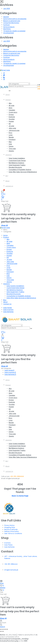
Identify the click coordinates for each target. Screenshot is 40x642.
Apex (10, 108)
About (7, 181)
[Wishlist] (2, 191)
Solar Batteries (8, 312)
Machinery (7, 29)
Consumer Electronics (11, 23)
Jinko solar (12, 128)
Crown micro (13, 112)
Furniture (6, 25)
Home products (8, 27)
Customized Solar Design (17, 160)
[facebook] (4, 73)
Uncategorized (8, 33)
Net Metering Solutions (16, 163)
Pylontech (12, 139)
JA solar (11, 126)
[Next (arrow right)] (3, 631)
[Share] (5, 629)
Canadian (12, 110)
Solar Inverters (8, 310)
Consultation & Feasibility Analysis (20, 169)
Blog (6, 176)
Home (7, 94)
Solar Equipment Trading (17, 165)
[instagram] (4, 79)
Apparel (6, 17)
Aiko (10, 103)
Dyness (11, 114)
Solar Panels (7, 308)
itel (10, 123)
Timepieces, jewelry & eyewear (14, 31)
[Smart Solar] (5, 70)
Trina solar (12, 148)
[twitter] (4, 75)
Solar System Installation (17, 158)
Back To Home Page (20, 496)
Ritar (10, 142)
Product (8, 100)
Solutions (8, 155)
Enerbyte (12, 117)
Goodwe (12, 119)
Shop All (4, 225)
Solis (10, 144)
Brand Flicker (20, 577)
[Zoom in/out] (1, 629)
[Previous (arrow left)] (1, 631)
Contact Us (9, 186)
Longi (10, 135)
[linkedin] (4, 77)
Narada (11, 137)
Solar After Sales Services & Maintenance (23, 172)
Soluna (11, 146)
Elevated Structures (15, 167)
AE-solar (11, 105)
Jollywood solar (14, 130)
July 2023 (6, 9)
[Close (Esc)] (7, 629)
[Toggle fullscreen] (3, 629)
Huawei (11, 121)
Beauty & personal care (11, 21)
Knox (10, 133)
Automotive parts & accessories (14, 19)
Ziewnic (11, 151)
